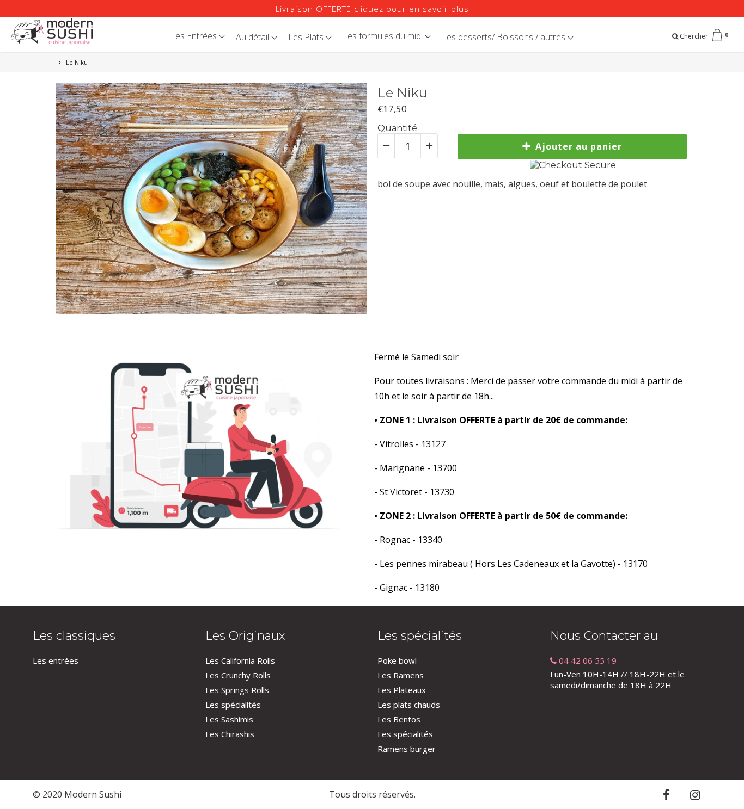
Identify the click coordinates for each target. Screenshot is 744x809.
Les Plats (307, 37)
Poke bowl (397, 660)
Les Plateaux (401, 689)
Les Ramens (400, 675)
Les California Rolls (240, 660)
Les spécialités (233, 704)
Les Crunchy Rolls (238, 675)
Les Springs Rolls (237, 689)
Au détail (253, 37)
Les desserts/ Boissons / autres (505, 37)
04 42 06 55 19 (587, 660)
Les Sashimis (229, 719)
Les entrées (55, 660)
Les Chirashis (229, 733)
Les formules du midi (384, 36)
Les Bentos (398, 719)
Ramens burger (406, 748)
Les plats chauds (408, 704)
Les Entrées (194, 36)
